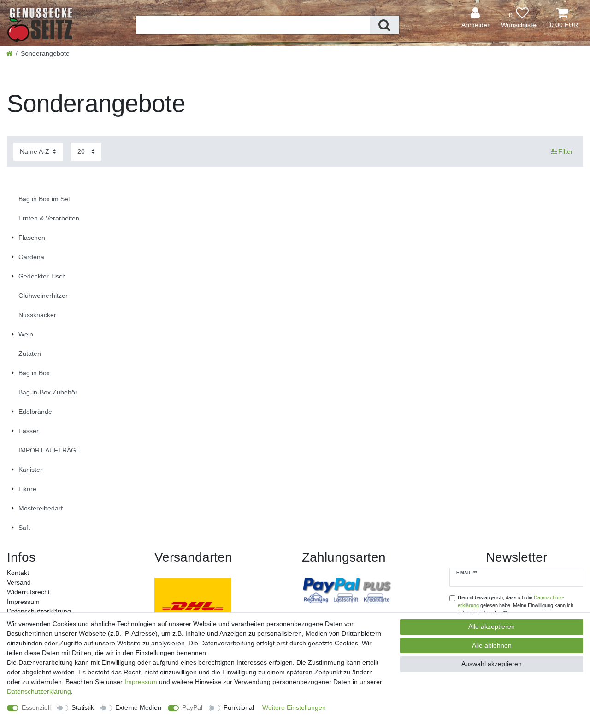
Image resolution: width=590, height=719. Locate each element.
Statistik (82, 707)
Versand (19, 582)
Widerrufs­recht (28, 592)
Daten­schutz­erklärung (39, 611)
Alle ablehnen (492, 645)
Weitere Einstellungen (294, 707)
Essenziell (36, 707)
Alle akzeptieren (491, 626)
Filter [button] (565, 151)
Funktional (239, 707)
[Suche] (384, 25)
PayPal (192, 707)
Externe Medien (138, 707)
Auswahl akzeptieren (491, 663)
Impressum (23, 601)
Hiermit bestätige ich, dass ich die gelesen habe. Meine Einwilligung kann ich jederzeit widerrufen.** (515, 605)
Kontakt (18, 572)
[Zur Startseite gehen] (9, 53)
